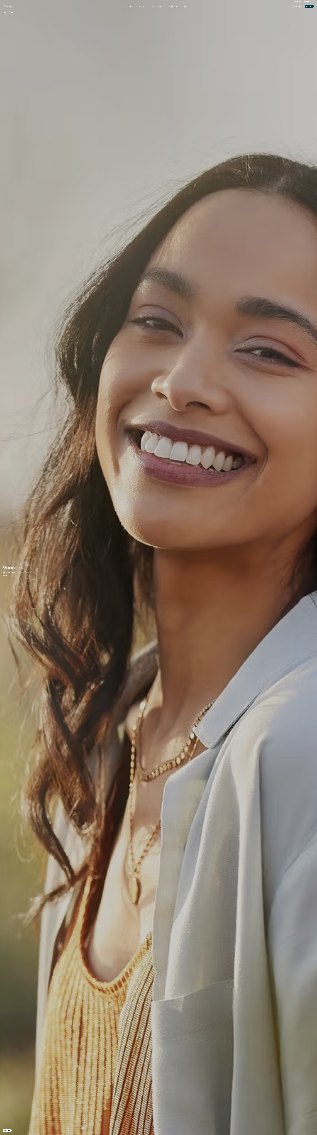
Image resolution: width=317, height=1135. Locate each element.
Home (4, 12)
